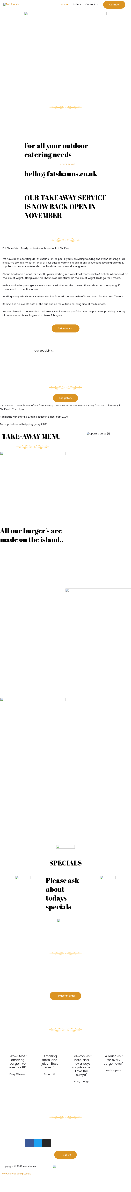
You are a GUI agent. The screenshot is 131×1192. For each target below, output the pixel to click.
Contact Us (92, 4)
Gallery (77, 4)
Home (64, 4)
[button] (114, 5)
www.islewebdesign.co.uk (16, 1173)
